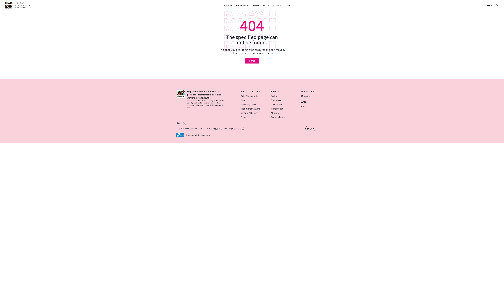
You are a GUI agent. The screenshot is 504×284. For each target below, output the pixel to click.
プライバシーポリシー (186, 128)
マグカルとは (235, 128)
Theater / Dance (248, 104)
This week (276, 100)
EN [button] (311, 128)
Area (303, 106)
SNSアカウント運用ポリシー (213, 128)
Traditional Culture (250, 108)
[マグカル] (181, 99)
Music (244, 100)
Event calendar (278, 117)
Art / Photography (249, 96)
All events (275, 112)
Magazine (305, 96)
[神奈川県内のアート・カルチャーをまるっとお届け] (17, 5)
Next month (277, 108)
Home (252, 60)
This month (276, 104)
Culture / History (249, 112)
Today (274, 96)
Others (244, 117)
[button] (228, 5)
